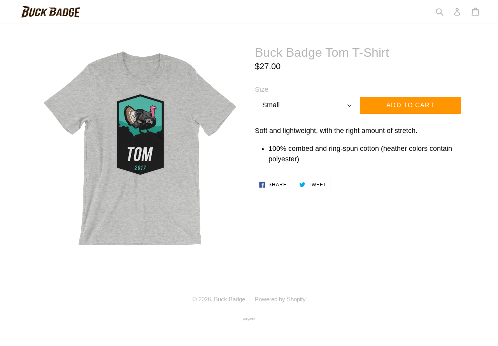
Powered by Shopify (280, 299)
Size (261, 89)
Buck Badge (229, 299)
